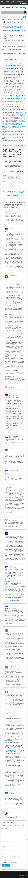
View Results (11, 171)
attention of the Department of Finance (12, 96)
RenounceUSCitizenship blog (18, 30)
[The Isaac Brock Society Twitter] (26, 3)
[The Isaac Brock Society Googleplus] (21, 3)
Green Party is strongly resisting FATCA (16, 115)
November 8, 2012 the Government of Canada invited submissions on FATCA (14, 114)
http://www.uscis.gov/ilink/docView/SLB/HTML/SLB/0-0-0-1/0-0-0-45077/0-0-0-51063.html (14, 751)
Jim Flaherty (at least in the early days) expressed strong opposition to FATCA (13, 127)
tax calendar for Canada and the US (13, 68)
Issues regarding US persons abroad (8, 27)
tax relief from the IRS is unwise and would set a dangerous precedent (13, 99)
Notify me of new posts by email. (10, 862)
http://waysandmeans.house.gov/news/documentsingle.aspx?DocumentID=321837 (15, 599)
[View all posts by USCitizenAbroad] (20, 26)
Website (3, 850)
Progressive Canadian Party (10, 117)
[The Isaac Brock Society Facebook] (23, 3)
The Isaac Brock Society (14, 7)
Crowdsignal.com (19, 171)
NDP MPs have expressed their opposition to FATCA (13, 120)
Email (3, 846)
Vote (5, 171)
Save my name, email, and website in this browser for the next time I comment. (14, 857)
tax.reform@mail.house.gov (11, 589)
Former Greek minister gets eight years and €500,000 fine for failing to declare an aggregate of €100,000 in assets (13, 193)
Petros (10, 228)
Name (3, 841)
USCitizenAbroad (16, 26)
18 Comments (18, 27)
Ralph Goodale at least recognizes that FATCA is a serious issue (13, 124)
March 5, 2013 (7, 42)
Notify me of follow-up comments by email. (12, 860)
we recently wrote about (14, 75)
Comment (4, 828)
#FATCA (5, 38)
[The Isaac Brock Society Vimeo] (25, 3)
